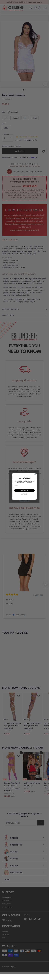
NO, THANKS (24, 494)
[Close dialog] (35, 474)
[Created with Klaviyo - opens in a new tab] (24, 501)
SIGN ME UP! (24, 490)
